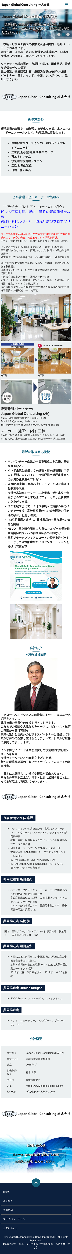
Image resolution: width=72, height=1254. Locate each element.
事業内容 (8, 1209)
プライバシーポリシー (15, 1218)
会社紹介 (8, 1201)
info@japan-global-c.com (40, 1091)
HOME (6, 1191)
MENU (66, 4)
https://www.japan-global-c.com (44, 1085)
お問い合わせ (10, 1228)
